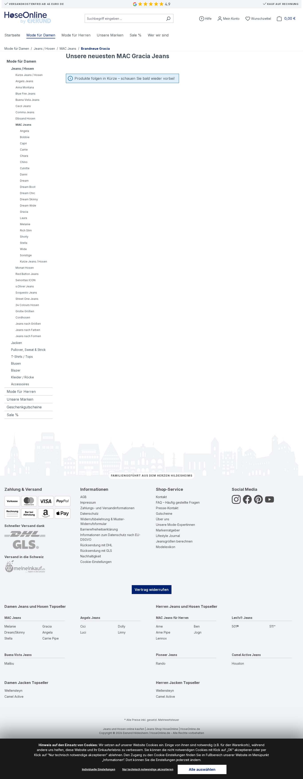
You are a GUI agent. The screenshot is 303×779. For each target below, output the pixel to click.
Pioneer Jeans (166, 655)
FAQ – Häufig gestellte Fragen (178, 502)
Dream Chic (27, 193)
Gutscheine (164, 513)
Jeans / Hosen (22, 68)
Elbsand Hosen (25, 118)
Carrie (24, 149)
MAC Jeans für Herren (172, 618)
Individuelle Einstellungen (98, 769)
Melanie (25, 224)
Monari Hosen (25, 267)
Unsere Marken (20, 399)
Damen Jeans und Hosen (26, 606)
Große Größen (25, 311)
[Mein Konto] (228, 18)
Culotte (25, 168)
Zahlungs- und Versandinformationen (107, 508)
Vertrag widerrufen (152, 589)
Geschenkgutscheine (24, 407)
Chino (24, 162)
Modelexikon (165, 547)
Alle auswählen (202, 769)
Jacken (16, 343)
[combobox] (124, 18)
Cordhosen (23, 317)
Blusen (16, 363)
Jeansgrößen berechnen (174, 541)
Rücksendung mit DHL (96, 545)
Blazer (15, 370)
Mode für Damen (21, 61)
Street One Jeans (27, 298)
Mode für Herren (21, 391)
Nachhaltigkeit (90, 556)
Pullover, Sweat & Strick (28, 350)
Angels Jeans (24, 81)
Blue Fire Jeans (25, 93)
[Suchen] (168, 18)
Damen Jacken (17, 682)
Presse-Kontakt (167, 508)
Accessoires (20, 384)
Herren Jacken (169, 682)
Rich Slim (26, 230)
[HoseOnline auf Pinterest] (258, 502)
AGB (83, 497)
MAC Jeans (23, 124)
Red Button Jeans (27, 274)
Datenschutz (89, 513)
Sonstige (26, 255)
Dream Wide (28, 205)
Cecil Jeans (23, 106)
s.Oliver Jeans (25, 286)
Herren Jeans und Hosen (178, 606)
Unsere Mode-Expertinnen (175, 525)
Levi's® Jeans (242, 618)
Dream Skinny (29, 199)
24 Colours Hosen (27, 305)
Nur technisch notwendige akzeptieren (147, 769)
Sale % (13, 415)
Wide (23, 249)
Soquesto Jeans (26, 292)
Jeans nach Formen (28, 336)
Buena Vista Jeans (27, 99)
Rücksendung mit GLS (96, 550)
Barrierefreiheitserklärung (99, 529)
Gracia (24, 211)
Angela (24, 131)
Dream (24, 180)
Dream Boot (27, 187)
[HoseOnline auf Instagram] (236, 502)
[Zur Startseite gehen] (27, 18)
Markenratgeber (168, 530)
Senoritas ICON (25, 280)
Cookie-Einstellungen (96, 562)
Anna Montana (25, 87)
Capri (23, 143)
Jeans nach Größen (28, 323)
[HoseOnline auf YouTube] (269, 502)
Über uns (162, 519)
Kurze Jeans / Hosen (29, 75)
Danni (23, 174)
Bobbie (25, 137)
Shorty (24, 236)
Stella (23, 242)
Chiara (24, 155)
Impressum (88, 502)
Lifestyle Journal (168, 536)
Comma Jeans (25, 112)
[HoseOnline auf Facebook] (247, 502)
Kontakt (161, 497)
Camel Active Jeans (246, 655)
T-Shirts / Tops (22, 356)
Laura (23, 218)
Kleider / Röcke (22, 377)
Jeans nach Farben (28, 330)
